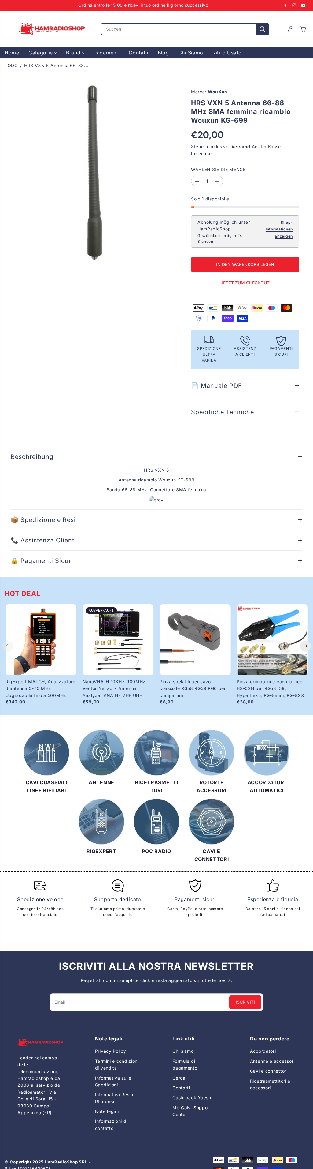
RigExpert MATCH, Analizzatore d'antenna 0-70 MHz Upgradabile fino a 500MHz (40, 688)
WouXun (217, 91)
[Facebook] (285, 5)
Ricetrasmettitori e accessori (270, 1084)
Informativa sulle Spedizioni (113, 1081)
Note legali (107, 1111)
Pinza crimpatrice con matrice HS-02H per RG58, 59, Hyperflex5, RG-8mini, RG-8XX (270, 688)
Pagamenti (107, 53)
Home (12, 53)
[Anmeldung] (290, 29)
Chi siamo (182, 1051)
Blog (163, 53)
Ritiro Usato (226, 53)
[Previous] (7, 646)
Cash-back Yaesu (191, 1097)
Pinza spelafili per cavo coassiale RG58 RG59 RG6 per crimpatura (193, 688)
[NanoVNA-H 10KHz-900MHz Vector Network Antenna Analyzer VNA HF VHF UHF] (118, 639)
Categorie (41, 53)
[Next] (305, 646)
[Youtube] (303, 5)
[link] (40, 1043)
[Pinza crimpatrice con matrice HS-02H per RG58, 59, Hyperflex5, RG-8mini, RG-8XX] (272, 639)
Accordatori (263, 1051)
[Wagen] (302, 29)
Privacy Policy (110, 1051)
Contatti (139, 53)
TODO (11, 65)
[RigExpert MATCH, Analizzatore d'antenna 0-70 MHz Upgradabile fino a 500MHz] (41, 639)
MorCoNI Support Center (191, 1111)
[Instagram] (294, 5)
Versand (240, 146)
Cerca (179, 1078)
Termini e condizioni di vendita (117, 1064)
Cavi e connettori (269, 1070)
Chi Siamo (190, 53)
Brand (74, 53)
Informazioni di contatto (111, 1124)
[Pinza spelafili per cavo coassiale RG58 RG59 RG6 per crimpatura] (195, 639)
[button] (8, 29)
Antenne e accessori (272, 1061)
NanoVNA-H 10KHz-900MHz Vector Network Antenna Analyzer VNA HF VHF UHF (114, 688)
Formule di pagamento (184, 1064)
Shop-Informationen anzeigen (279, 229)
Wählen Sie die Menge (218, 169)
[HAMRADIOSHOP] (52, 29)
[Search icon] (262, 29)
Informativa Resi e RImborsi (115, 1098)
